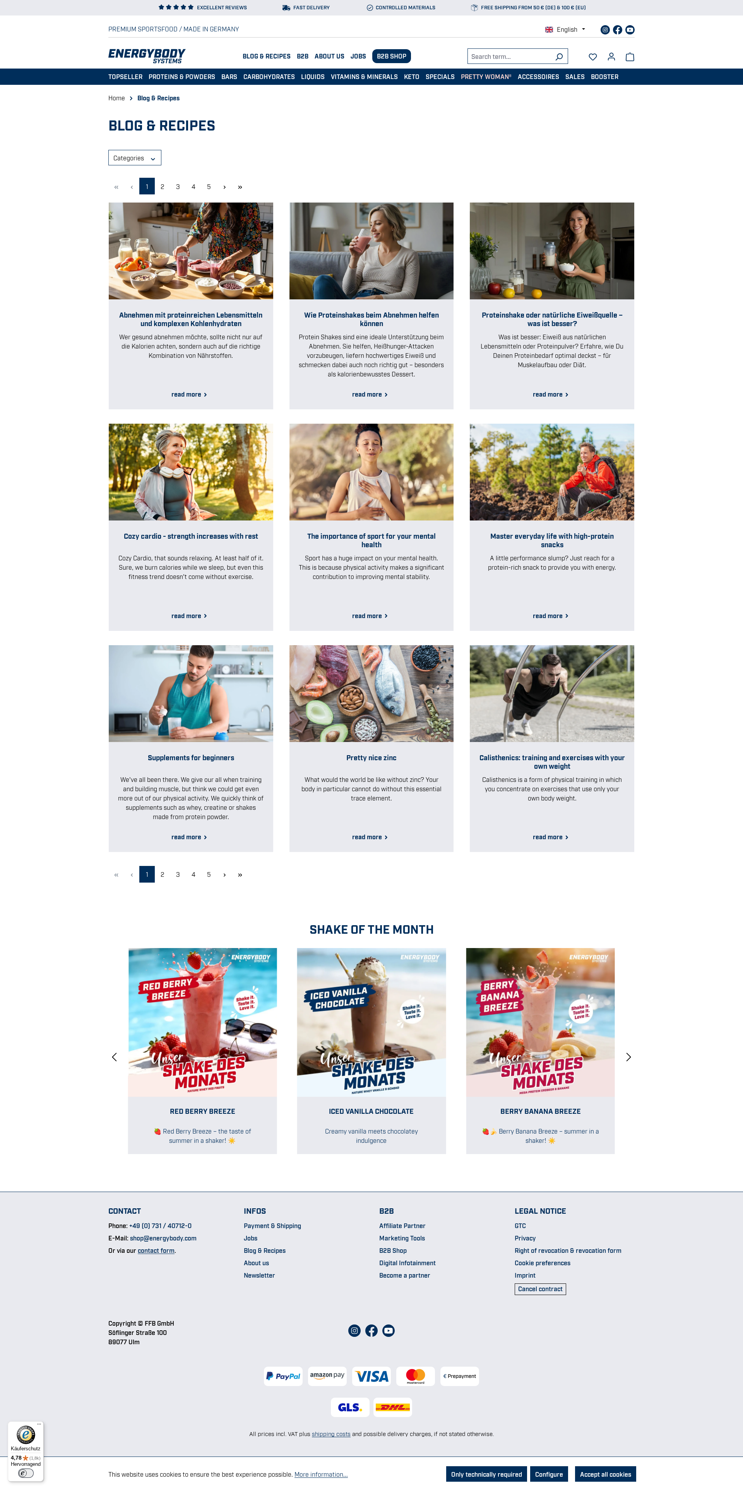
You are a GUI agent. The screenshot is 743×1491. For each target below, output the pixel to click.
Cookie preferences (542, 1262)
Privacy (525, 1238)
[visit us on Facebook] (618, 29)
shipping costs (331, 1433)
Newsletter (259, 1275)
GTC (520, 1225)
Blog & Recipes (267, 56)
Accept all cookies (605, 1474)
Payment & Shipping (272, 1225)
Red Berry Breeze (202, 1110)
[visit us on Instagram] (606, 29)
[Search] (559, 56)
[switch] (26, 1473)
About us (329, 56)
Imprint (525, 1275)
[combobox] (508, 56)
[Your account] (611, 53)
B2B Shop (391, 56)
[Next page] (224, 186)
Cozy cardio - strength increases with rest (191, 535)
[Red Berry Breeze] (202, 1022)
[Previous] (114, 1055)
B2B (302, 56)
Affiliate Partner (402, 1225)
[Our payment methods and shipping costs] (371, 1376)
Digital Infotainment (407, 1262)
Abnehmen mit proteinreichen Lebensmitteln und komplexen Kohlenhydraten (190, 318)
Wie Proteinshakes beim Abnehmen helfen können (371, 318)
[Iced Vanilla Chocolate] (371, 1022)
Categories (129, 157)
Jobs (358, 56)
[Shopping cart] (630, 56)
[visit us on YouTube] (630, 29)
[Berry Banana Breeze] (540, 1022)
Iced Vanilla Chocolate (371, 1110)
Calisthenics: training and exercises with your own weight (552, 761)
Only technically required (486, 1474)
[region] (371, 1056)
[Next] (629, 1055)
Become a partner (404, 1275)
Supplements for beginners (191, 757)
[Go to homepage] (147, 56)
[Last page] (240, 186)
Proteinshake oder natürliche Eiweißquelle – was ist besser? (552, 318)
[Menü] (39, 1426)
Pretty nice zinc (371, 757)
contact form (156, 1250)
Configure (549, 1474)
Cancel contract (540, 1288)
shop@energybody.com (163, 1238)
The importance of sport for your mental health (371, 539)
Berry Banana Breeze (540, 1110)
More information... (321, 1474)
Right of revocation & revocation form (568, 1250)
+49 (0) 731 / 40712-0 (160, 1225)
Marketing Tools (402, 1238)
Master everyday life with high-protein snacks (552, 539)
